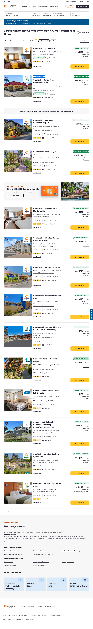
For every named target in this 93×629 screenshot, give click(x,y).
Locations (81, 1)
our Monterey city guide (54, 532)
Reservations (31, 606)
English (8, 1)
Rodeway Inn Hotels (68, 562)
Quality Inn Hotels (38, 565)
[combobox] (25, 7)
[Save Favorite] (6, 50)
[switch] (79, 32)
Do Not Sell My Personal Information (52, 615)
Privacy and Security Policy (19, 615)
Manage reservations (70, 1)
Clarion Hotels (8, 562)
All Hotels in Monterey (11, 551)
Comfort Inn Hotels (10, 565)
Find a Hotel (20, 606)
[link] (15, 195)
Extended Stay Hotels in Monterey (43, 554)
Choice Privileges (44, 606)
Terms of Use (6, 615)
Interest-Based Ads (34, 615)
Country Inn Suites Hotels (41, 562)
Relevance (10, 41)
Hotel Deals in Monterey (40, 551)
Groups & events (43, 6)
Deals (34, 6)
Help (87, 1)
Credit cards (54, 6)
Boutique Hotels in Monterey (13, 554)
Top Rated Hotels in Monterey (71, 551)
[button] (91, 314)
